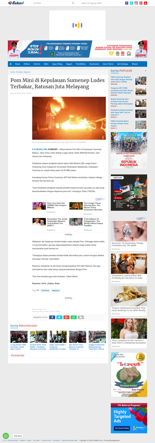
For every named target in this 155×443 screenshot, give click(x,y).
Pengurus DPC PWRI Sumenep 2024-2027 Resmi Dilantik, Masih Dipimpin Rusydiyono (122, 91)
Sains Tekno (108, 64)
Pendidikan (81, 64)
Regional (55, 290)
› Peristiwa (19, 72)
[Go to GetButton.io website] (6, 440)
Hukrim (37, 64)
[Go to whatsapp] (6, 436)
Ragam (69, 64)
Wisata (135, 64)
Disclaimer (56, 440)
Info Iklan (36, 440)
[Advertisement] (77, 14)
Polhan (27, 64)
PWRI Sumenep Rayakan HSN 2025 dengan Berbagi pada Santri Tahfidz (121, 79)
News (17, 64)
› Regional (26, 72)
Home (12, 72)
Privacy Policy (46, 440)
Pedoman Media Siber (70, 440)
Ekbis (46, 64)
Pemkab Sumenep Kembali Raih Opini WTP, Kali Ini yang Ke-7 (122, 112)
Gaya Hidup (57, 64)
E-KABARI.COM (39, 149)
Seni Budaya (122, 64)
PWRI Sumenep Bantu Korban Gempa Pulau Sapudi (120, 123)
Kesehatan (94, 64)
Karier (29, 440)
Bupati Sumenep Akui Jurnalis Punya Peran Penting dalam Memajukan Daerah (122, 102)
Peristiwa (45, 290)
